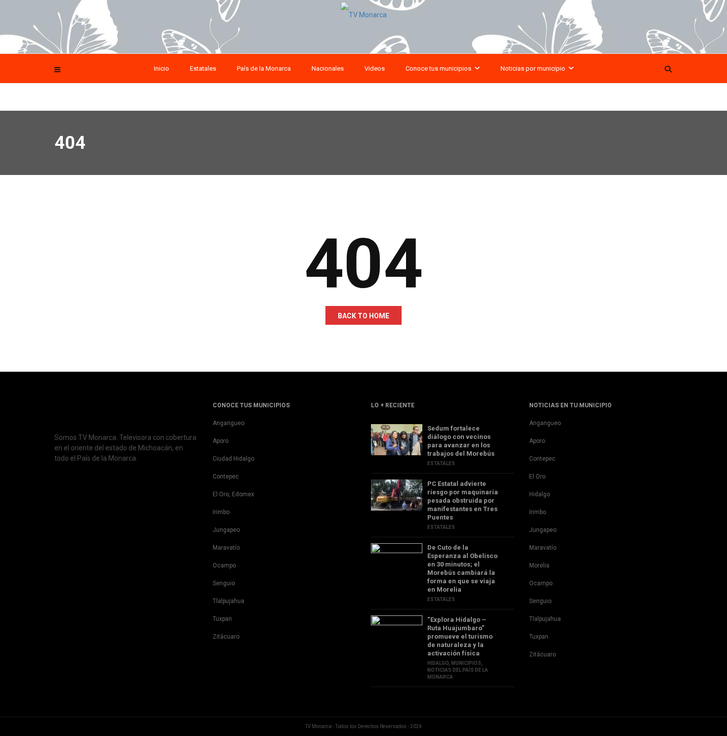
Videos (374, 68)
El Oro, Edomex (233, 494)
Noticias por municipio (532, 68)
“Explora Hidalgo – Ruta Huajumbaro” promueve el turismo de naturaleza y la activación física (460, 636)
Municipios (466, 663)
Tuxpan (222, 618)
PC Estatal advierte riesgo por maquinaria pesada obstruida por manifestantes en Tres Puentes (462, 500)
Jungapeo (226, 529)
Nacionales (328, 68)
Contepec (226, 476)
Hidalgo (438, 663)
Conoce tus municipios (438, 68)
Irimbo (221, 512)
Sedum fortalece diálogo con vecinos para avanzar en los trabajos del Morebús (461, 441)
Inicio (161, 68)
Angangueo (228, 423)
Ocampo (224, 565)
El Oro (537, 476)
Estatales (203, 68)
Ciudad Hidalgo (233, 458)
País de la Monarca (264, 68)
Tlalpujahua (228, 601)
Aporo (220, 440)
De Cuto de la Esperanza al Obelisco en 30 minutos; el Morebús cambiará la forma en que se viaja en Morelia (462, 568)
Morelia (539, 565)
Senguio (224, 583)
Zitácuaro (226, 636)
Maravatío (226, 547)
